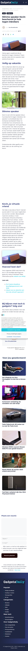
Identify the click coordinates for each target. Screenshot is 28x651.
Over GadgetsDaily (10, 625)
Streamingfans (9, 619)
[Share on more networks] (3, 34)
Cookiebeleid (9, 336)
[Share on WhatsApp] (10, 34)
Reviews (7, 602)
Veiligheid (9, 13)
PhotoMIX (17, 108)
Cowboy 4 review (9, 592)
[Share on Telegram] (13, 34)
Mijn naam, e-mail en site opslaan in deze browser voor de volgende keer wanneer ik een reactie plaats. (14, 548)
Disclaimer (8, 634)
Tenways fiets (8, 595)
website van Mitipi (19, 276)
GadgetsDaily (5, 8)
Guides (7, 611)
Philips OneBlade (9, 590)
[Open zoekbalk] (23, 2)
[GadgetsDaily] (9, 2)
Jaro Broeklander (13, 27)
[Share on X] (8, 34)
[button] (14, 349)
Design (7, 609)
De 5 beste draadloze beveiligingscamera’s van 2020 (14, 286)
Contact (7, 636)
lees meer (17, 570)
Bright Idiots (14, 648)
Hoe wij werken (9, 627)
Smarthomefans (9, 617)
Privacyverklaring (17, 336)
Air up (6, 597)
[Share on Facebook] (6, 34)
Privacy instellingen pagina (14, 333)
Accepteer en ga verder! (14, 329)
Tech (11, 8)
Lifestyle (7, 605)
